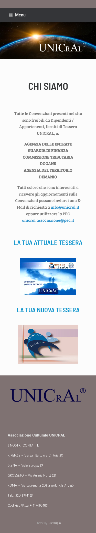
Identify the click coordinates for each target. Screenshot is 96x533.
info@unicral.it (65, 207)
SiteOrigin (54, 523)
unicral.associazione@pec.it (48, 220)
